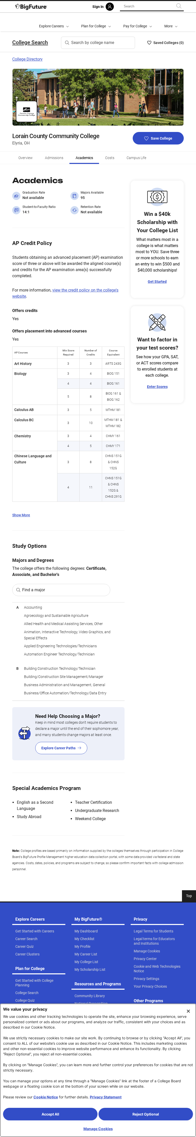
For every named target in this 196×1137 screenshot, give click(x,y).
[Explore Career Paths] (68, 733)
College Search (30, 42)
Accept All (50, 1114)
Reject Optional (145, 1114)
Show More (21, 515)
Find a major (33, 589)
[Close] (188, 1011)
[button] (171, 22)
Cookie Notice (45, 1097)
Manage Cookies (98, 1129)
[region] (68, 651)
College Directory (27, 59)
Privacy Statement (105, 1097)
